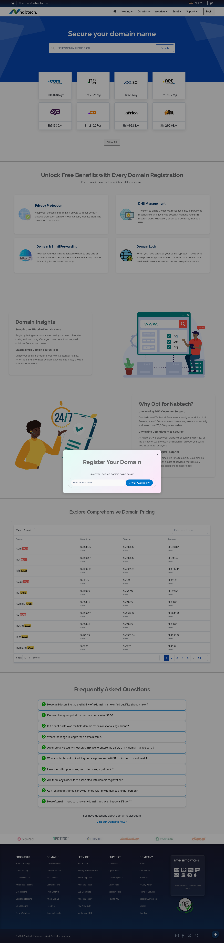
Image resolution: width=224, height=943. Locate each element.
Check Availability (139, 482)
